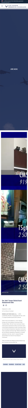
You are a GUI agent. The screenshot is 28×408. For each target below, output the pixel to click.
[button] (6, 2)
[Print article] (3, 305)
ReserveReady (5, 364)
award (23, 364)
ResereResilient (11, 364)
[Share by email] (6, 305)
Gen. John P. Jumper (18, 364)
